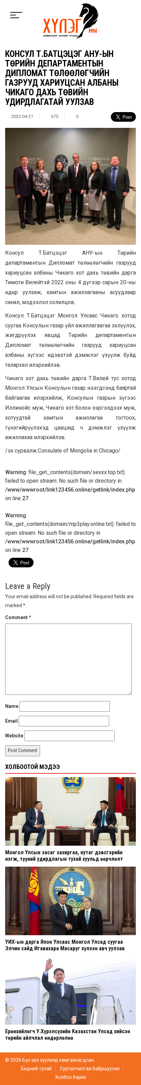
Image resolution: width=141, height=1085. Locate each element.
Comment (18, 617)
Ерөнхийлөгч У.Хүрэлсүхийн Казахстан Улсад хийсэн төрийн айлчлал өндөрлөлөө (67, 1034)
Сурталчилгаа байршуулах (90, 1068)
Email (11, 721)
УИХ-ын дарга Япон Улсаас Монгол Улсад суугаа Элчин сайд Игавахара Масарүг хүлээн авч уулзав (65, 945)
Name (11, 706)
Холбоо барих (70, 1077)
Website (14, 735)
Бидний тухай (36, 1068)
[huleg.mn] (70, 21)
